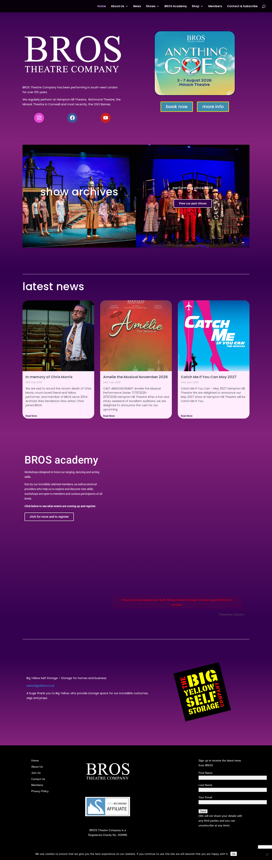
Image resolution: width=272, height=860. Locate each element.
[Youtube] (106, 118)
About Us (117, 6)
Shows (151, 6)
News (137, 6)
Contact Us (38, 779)
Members (215, 6)
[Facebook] (72, 118)
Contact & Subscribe (242, 6)
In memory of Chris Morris (48, 376)
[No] (267, 854)
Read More (31, 416)
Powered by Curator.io (231, 614)
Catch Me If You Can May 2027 (209, 376)
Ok (233, 853)
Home (101, 6)
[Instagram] (39, 118)
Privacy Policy (40, 791)
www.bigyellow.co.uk (40, 686)
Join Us (36, 772)
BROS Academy (175, 6)
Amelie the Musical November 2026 (135, 376)
